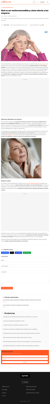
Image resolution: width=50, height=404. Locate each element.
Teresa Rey (6, 25)
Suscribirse (25, 362)
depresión (10, 134)
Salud (6, 16)
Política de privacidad (31, 386)
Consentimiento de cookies (32, 392)
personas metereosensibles (32, 183)
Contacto (4, 392)
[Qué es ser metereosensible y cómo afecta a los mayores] (46, 32)
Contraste (42, 2)
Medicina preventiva (8, 7)
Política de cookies (30, 389)
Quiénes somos (5, 386)
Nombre (2, 260)
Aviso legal (4, 389)
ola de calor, (42, 64)
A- (34, 2)
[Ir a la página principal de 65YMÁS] (6, 2)
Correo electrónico (4, 266)
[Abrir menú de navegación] (47, 2)
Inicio (2, 16)
